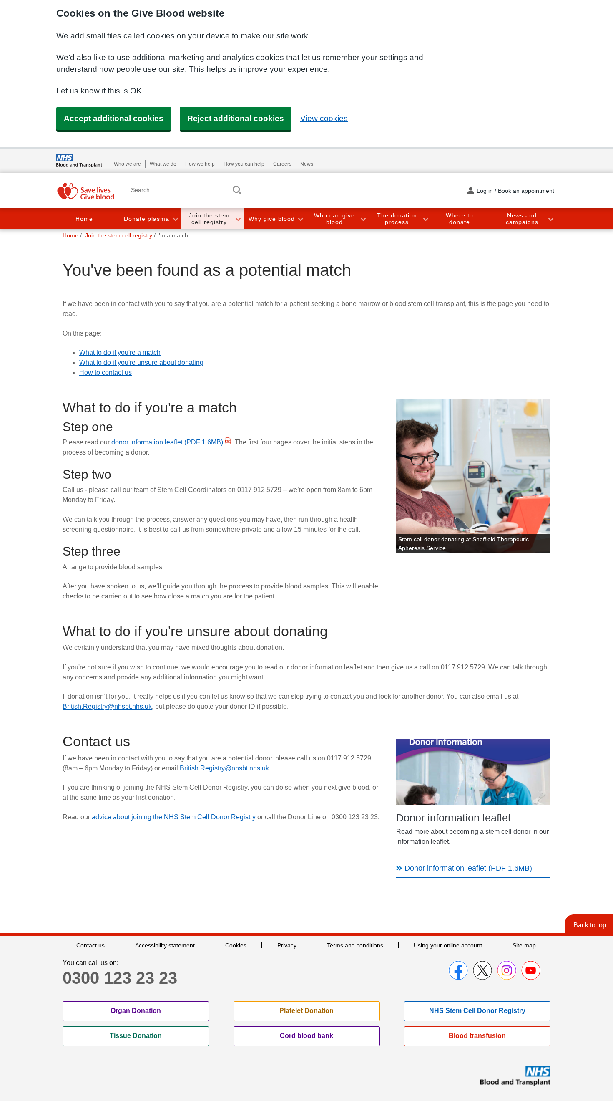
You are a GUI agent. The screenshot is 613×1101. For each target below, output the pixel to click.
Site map (524, 945)
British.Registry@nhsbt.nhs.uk (107, 706)
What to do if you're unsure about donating (141, 362)
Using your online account (448, 945)
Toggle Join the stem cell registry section (237, 219)
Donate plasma (146, 218)
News (306, 164)
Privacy (286, 945)
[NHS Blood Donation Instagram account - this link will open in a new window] (507, 970)
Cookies (235, 945)
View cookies (324, 118)
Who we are (127, 164)
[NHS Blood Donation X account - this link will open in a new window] (482, 970)
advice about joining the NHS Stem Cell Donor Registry (174, 817)
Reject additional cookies (235, 118)
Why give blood (272, 218)
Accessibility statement (165, 945)
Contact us (90, 945)
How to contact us (105, 372)
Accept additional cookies (113, 118)
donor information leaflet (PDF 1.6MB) (167, 442)
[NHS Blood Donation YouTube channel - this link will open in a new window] (531, 970)
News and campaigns (522, 219)
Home (84, 218)
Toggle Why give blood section (300, 219)
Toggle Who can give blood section (363, 219)
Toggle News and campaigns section (550, 219)
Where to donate (459, 219)
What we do (163, 164)
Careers (282, 164)
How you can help (244, 164)
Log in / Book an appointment (515, 190)
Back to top (589, 925)
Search (237, 190)
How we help (200, 164)
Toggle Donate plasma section (175, 219)
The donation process (397, 219)
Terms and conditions (355, 945)
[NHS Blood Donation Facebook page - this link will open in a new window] (458, 970)
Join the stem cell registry (209, 219)
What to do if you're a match (120, 352)
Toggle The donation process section (425, 219)
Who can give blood (334, 219)
